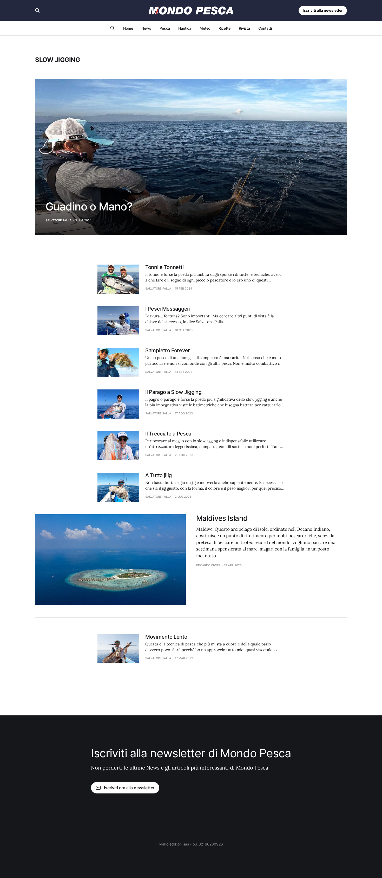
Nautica (184, 28)
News (146, 28)
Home (128, 28)
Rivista (244, 28)
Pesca (165, 28)
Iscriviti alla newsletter (323, 10)
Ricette (224, 28)
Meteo (205, 28)
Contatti (265, 28)
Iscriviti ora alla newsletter (129, 787)
